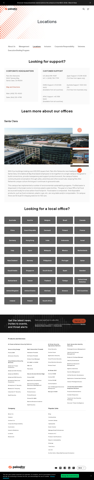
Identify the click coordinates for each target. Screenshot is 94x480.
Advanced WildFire (13, 374)
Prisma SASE (30, 377)
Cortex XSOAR (52, 380)
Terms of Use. (58, 325)
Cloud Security (52, 349)
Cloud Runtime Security (55, 362)
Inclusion (47, 46)
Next (79, 170)
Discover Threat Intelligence (75, 403)
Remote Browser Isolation (34, 401)
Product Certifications (54, 436)
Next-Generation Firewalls (35, 349)
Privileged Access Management (76, 349)
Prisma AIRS (11, 352)
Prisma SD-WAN (31, 398)
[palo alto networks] (11, 9)
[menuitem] (11, 46)
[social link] (56, 468)
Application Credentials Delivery (76, 378)
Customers (11, 427)
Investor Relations (13, 430)
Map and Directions (13, 87)
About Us (11, 46)
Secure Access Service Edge (36, 374)
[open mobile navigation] (88, 9)
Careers (10, 417)
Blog (49, 414)
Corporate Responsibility (64, 46)
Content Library (52, 420)
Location (10, 433)
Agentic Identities (72, 368)
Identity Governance (73, 360)
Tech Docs (51, 446)
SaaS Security (12, 395)
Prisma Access (31, 391)
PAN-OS (29, 365)
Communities (52, 417)
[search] (84, 9)
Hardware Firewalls (32, 352)
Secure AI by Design (14, 349)
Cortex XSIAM (52, 373)
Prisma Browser (31, 395)
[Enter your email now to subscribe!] (52, 321)
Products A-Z (52, 433)
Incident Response (72, 395)
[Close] (91, 476)
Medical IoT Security (14, 388)
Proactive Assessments (74, 391)
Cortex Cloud (52, 352)
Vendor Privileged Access (74, 381)
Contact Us (11, 420)
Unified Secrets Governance (75, 375)
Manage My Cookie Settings (70, 475)
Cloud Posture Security (54, 359)
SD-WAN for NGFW (32, 362)
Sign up (77, 321)
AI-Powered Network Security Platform (20, 344)
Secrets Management (73, 372)
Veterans (81, 46)
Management (24, 46)
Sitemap (50, 443)
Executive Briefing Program (18, 50)
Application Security (54, 355)
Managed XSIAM (52, 391)
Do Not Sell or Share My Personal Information (61, 453)
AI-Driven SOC (52, 370)
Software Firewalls (32, 355)
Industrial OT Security (14, 391)
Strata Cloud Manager (33, 359)
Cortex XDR (51, 377)
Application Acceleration (34, 380)
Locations (37, 46)
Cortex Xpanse (52, 383)
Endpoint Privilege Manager (75, 357)
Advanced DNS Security (15, 377)
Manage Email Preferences (56, 430)
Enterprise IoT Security (14, 385)
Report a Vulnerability (54, 440)
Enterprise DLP (31, 388)
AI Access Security (13, 356)
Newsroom (11, 436)
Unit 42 (50, 449)
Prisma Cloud (52, 365)
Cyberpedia (51, 423)
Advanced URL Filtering (14, 370)
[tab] (12, 220)
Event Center (52, 427)
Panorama (30, 368)
